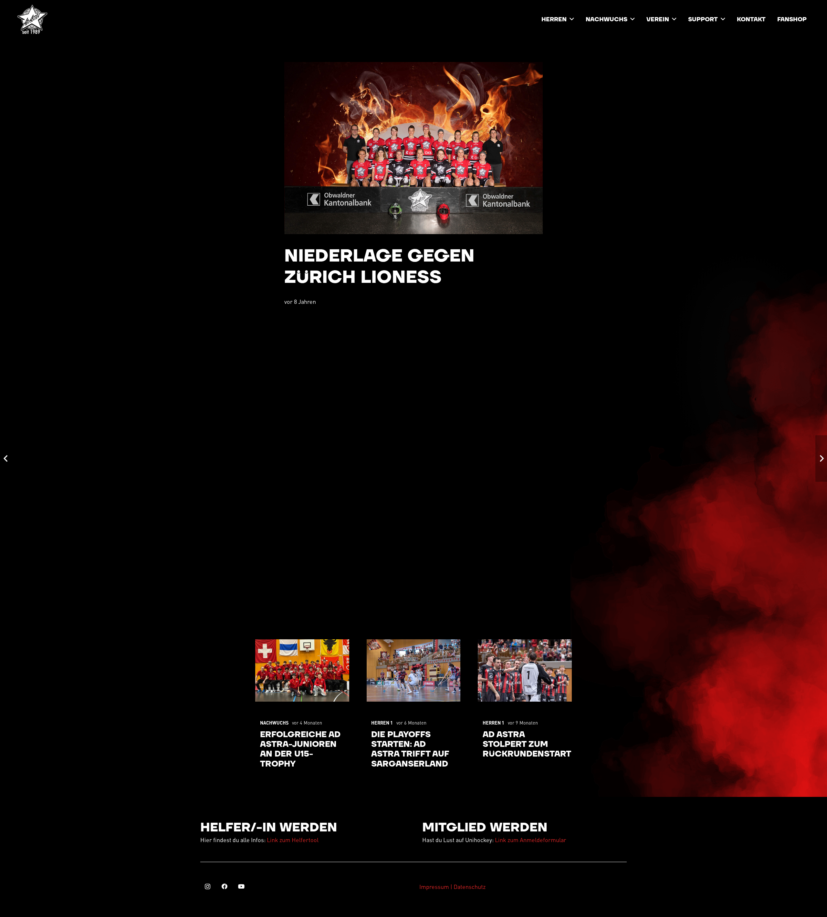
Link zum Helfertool (293, 839)
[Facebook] (224, 886)
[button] (572, 19)
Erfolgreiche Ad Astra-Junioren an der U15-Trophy (300, 749)
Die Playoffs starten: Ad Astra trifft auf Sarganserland (410, 749)
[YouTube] (241, 886)
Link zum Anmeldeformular (530, 839)
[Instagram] (207, 886)
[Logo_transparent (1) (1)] (32, 19)
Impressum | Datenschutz (452, 886)
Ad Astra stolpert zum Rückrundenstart (527, 744)
